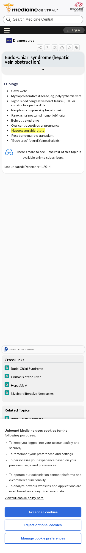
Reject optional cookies (43, 525)
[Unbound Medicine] (76, 7)
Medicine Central (31, 8)
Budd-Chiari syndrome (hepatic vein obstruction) (37, 59)
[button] (74, 30)
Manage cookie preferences (43, 538)
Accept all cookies (43, 512)
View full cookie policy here (24, 498)
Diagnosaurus (23, 40)
